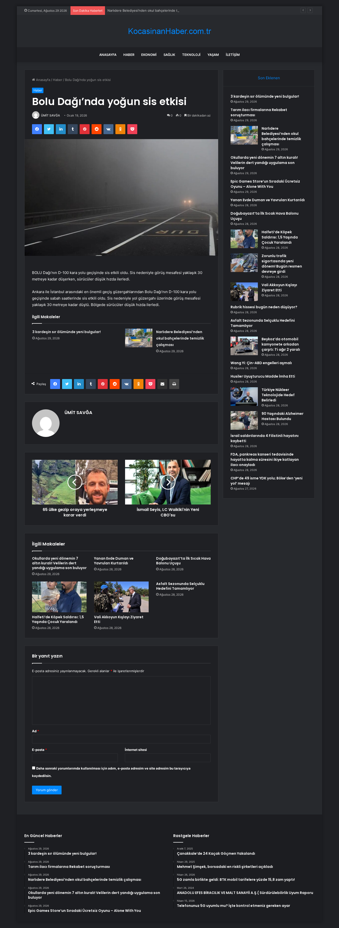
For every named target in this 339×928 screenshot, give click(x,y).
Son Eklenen (269, 78)
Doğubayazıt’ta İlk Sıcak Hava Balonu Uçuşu (183, 561)
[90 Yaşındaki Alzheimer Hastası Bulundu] (244, 420)
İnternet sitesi (136, 750)
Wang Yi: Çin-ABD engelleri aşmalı (261, 362)
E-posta (39, 750)
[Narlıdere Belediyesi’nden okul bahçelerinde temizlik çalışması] (138, 338)
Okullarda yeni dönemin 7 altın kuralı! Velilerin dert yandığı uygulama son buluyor (59, 563)
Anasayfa (107, 55)
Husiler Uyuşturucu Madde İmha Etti (263, 376)
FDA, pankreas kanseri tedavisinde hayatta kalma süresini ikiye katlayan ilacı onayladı (265, 459)
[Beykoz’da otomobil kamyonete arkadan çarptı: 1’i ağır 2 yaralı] (244, 346)
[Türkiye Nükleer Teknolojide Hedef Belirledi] (244, 396)
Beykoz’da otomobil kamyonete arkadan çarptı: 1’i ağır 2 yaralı (281, 344)
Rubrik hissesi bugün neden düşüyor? (264, 307)
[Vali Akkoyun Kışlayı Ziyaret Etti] (121, 596)
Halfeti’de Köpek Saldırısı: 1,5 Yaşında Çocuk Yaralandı (58, 619)
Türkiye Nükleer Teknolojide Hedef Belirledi (278, 395)
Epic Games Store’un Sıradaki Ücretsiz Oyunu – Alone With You (265, 184)
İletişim (233, 55)
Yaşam (213, 55)
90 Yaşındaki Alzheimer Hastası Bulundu (283, 416)
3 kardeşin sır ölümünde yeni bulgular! (66, 331)
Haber (128, 55)
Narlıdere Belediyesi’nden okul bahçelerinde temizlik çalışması (155, 10)
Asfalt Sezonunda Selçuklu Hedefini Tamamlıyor (180, 586)
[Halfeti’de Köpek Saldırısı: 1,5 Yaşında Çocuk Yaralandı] (59, 596)
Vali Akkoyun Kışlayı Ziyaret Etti (118, 619)
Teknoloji (191, 55)
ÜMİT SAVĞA (50, 115)
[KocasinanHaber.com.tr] (169, 31)
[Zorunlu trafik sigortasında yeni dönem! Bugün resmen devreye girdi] (244, 262)
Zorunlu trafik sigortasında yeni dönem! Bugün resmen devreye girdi (282, 263)
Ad (35, 731)
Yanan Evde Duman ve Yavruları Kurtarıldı (114, 561)
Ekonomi (149, 55)
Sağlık (169, 55)
